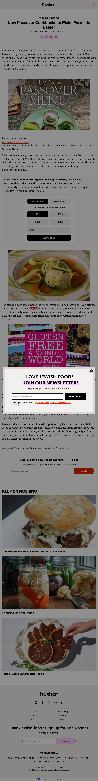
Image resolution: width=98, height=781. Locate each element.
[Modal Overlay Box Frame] (49, 390)
